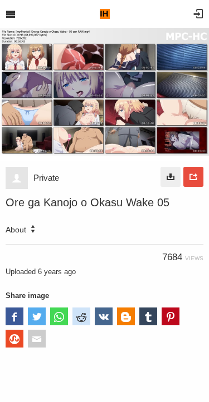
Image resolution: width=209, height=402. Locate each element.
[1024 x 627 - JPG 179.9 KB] (171, 177)
